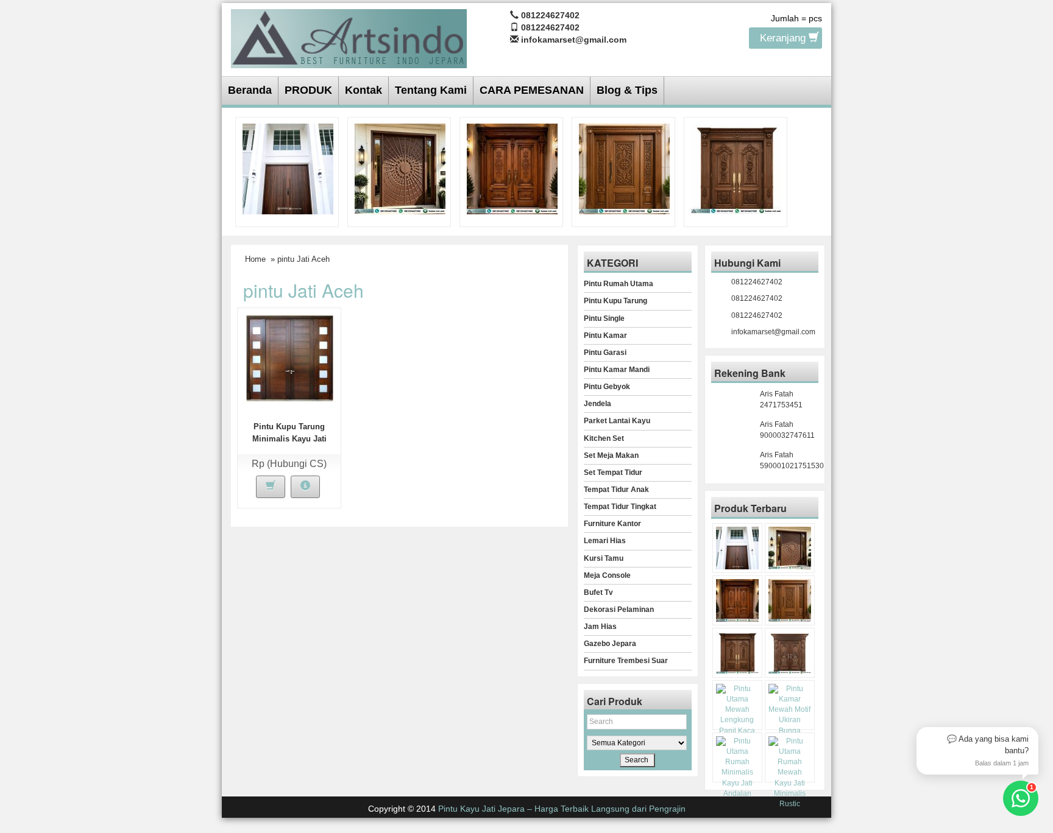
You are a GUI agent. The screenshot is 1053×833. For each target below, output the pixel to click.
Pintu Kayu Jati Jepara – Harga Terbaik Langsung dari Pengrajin (562, 809)
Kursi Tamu (603, 558)
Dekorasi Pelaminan (619, 609)
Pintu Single (604, 318)
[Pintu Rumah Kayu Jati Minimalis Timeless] (288, 168)
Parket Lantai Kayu (617, 420)
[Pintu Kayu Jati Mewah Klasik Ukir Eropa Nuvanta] (789, 652)
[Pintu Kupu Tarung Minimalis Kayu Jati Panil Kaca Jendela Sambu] (289, 359)
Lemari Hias (605, 540)
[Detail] (305, 487)
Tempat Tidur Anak (616, 489)
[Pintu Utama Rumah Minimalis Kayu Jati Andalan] (737, 767)
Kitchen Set (604, 438)
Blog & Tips (627, 90)
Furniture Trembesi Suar (626, 660)
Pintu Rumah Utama (618, 283)
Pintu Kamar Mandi (617, 369)
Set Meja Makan (611, 455)
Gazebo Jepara (610, 643)
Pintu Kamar (605, 335)
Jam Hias (600, 626)
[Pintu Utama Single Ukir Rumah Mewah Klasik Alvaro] (624, 168)
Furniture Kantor (612, 523)
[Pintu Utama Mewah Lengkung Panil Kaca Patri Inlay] (737, 715)
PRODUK (308, 90)
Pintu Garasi (605, 352)
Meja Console (607, 575)
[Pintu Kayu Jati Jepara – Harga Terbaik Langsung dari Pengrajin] (349, 36)
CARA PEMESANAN (532, 90)
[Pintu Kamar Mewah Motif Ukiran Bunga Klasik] (789, 715)
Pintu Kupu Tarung (615, 301)
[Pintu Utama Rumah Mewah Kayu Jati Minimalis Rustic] (789, 772)
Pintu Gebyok (607, 386)
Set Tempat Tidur (613, 472)
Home (255, 259)
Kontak (363, 90)
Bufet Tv (598, 592)
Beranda (250, 90)
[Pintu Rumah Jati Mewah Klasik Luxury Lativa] (736, 168)
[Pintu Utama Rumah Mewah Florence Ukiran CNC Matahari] (400, 168)
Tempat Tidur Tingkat (620, 506)
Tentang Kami (431, 90)
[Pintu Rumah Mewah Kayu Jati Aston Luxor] (512, 168)
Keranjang (784, 38)
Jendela (597, 403)
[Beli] (270, 487)
